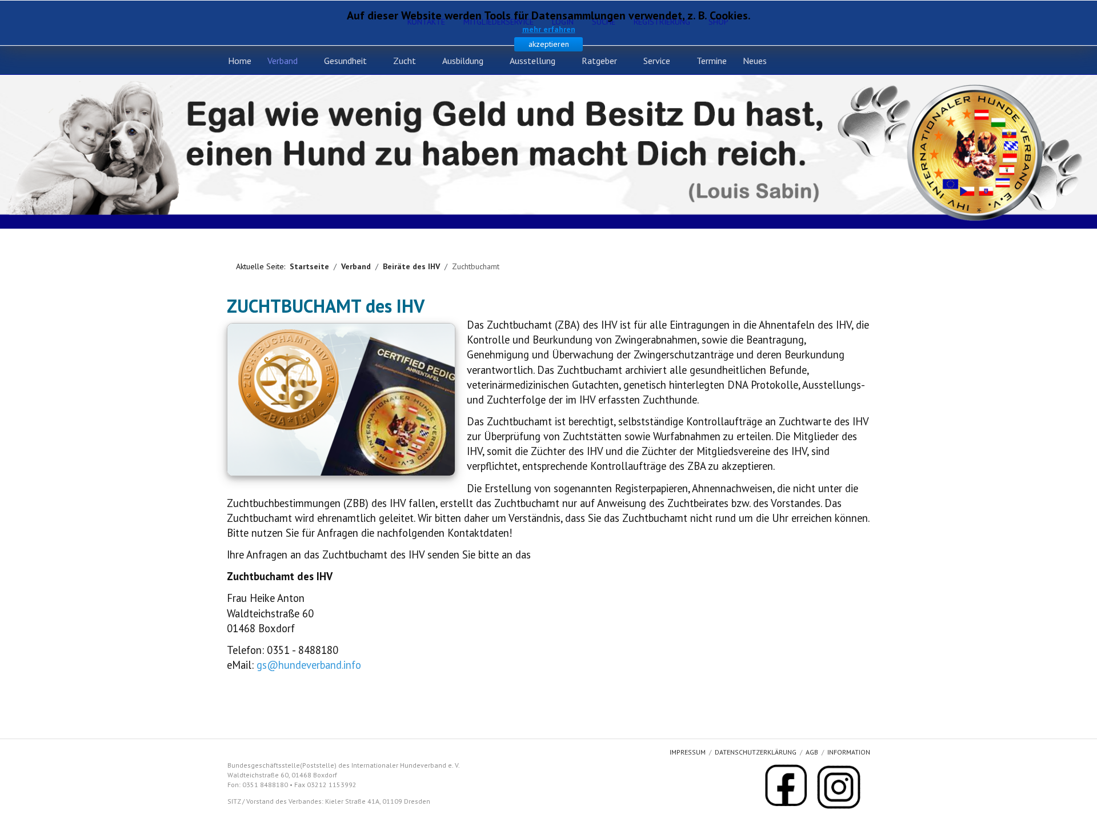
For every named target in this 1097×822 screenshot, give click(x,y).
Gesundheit (345, 60)
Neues (755, 60)
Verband (282, 60)
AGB (812, 752)
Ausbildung (462, 60)
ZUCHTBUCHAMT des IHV (326, 306)
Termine (711, 60)
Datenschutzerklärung (755, 752)
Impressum (688, 752)
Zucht (404, 60)
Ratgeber (599, 60)
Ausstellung (532, 60)
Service (656, 60)
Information (848, 752)
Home (239, 60)
